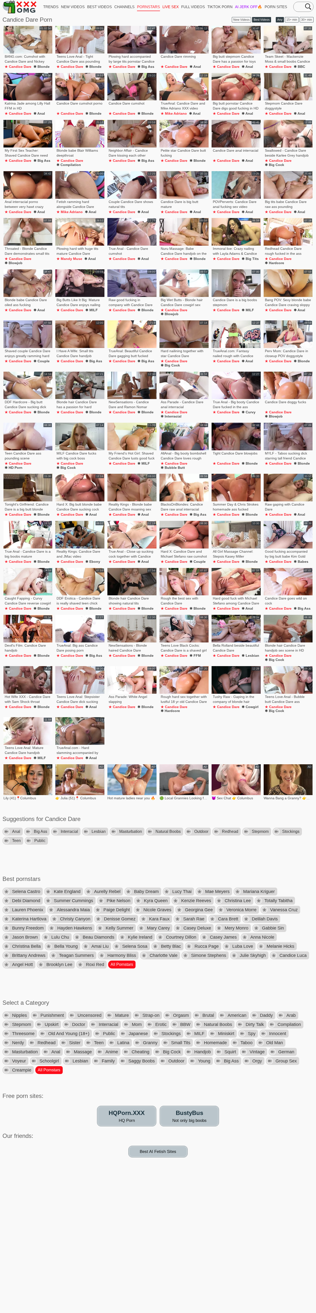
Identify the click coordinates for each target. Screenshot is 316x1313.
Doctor (78, 1024)
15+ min (291, 19)
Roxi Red (95, 964)
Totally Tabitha (278, 900)
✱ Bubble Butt (173, 468)
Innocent (277, 1033)
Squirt (230, 1051)
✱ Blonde (42, 67)
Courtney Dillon (181, 937)
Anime (111, 1051)
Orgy (257, 1060)
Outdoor (201, 831)
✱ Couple (42, 361)
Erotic (161, 1024)
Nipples (19, 1015)
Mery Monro (236, 928)
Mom (137, 1024)
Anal (16, 831)
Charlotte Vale (164, 955)
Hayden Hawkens (74, 928)
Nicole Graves (157, 909)
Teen (16, 841)
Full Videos (193, 7)
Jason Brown (25, 937)
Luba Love (242, 946)
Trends (51, 7)
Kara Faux (159, 918)
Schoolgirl (49, 1060)
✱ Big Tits (250, 259)
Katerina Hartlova (29, 918)
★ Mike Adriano (174, 113)
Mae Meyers (217, 891)
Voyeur (19, 1060)
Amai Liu (100, 946)
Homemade (215, 1042)
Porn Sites (276, 7)
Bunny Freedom (28, 928)
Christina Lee (238, 900)
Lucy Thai (182, 891)
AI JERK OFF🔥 (248, 7)
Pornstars (148, 7)
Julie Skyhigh (253, 955)
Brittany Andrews (28, 955)
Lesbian (99, 831)
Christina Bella (26, 946)
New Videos (241, 19)
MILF (199, 1033)
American (237, 1015)
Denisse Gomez (120, 918)
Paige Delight (116, 909)
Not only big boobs (189, 1116)
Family (108, 1060)
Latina (123, 1042)
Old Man (274, 1042)
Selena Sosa (134, 946)
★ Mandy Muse (69, 259)
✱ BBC (299, 67)
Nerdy (18, 1042)
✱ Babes (301, 562)
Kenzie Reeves (196, 900)
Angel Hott (22, 964)
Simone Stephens (208, 955)
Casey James (223, 937)
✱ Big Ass (146, 67)
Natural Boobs (168, 831)
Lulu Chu (60, 937)
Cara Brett (228, 918)
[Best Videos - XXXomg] (19, 6)
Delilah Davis (265, 918)
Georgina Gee (199, 909)
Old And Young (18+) (68, 1033)
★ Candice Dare (18, 67)
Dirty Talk (255, 1024)
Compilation (289, 1024)
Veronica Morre (241, 909)
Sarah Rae (193, 918)
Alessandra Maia (73, 909)
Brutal (208, 1015)
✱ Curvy (249, 412)
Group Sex (286, 1060)
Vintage (257, 1051)
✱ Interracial (171, 416)
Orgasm (181, 1015)
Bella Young (66, 946)
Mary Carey (158, 928)
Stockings (290, 831)
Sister (74, 1042)
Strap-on (150, 1015)
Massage (83, 1051)
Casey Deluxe (197, 928)
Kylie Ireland (140, 937)
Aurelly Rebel (107, 891)
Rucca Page (207, 946)
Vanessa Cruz (284, 909)
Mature (122, 1015)
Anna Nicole (262, 937)
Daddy (266, 1015)
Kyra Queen (156, 900)
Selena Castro (26, 891)
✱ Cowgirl (250, 707)
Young (204, 1060)
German (286, 1051)
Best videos (99, 7)
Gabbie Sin (273, 928)
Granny (150, 1042)
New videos (73, 7)
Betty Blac (171, 946)
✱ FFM (195, 655)
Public (39, 841)
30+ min (306, 19)
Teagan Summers (76, 955)
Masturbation (130, 831)
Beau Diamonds (98, 937)
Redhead (230, 831)
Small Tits (180, 1042)
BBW (185, 1024)
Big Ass (40, 831)
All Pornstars (122, 964)
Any (279, 19)
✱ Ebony (92, 562)
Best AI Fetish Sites (158, 1151)
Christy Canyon (75, 918)
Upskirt (52, 1024)
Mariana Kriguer (259, 891)
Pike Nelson (118, 900)
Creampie (21, 1070)
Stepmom (260, 831)
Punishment (52, 1015)
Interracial (69, 831)
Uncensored (89, 1015)
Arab (291, 1015)
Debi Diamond (26, 900)
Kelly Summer (119, 928)
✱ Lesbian (250, 655)
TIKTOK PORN (220, 7)
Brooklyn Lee (59, 964)
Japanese (138, 1033)
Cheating (140, 1051)
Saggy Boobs (141, 1060)
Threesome (23, 1033)
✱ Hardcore (274, 263)
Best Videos (262, 19)
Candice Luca (293, 955)
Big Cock (172, 1051)
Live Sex (170, 7)
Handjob (202, 1051)
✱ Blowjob (13, 263)
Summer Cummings (73, 900)
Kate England (67, 891)
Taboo (246, 1042)
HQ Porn (127, 1116)
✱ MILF (91, 310)
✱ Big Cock (274, 165)
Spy (252, 1033)
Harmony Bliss (121, 955)
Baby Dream (146, 891)
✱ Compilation (69, 165)
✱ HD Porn (13, 468)
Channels (124, 7)
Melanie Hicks (280, 946)
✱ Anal (195, 67)
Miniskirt (226, 1033)
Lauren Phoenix (27, 909)
